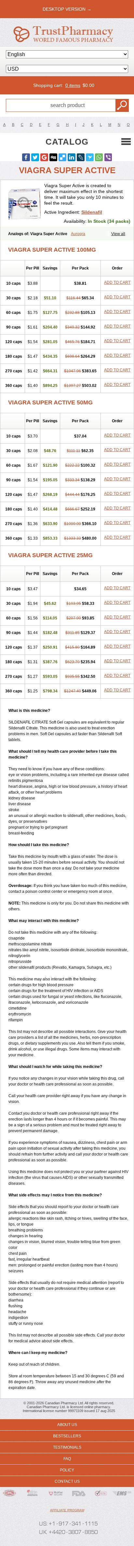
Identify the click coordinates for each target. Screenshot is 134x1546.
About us (67, 1424)
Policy (67, 1470)
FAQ (67, 1458)
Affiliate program (67, 1510)
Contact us (67, 1481)
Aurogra (78, 234)
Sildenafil (91, 212)
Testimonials (67, 1447)
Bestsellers (67, 1436)
